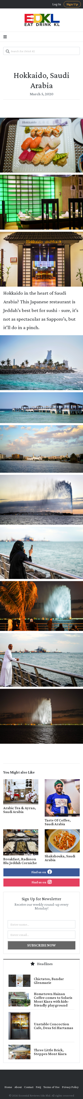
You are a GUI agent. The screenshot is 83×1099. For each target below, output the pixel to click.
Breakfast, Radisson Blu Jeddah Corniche (20, 861)
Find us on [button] (39, 872)
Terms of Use (51, 1087)
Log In (56, 4)
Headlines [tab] (44, 964)
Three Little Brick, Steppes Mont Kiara (50, 1052)
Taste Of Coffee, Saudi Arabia (58, 822)
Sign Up (72, 4)
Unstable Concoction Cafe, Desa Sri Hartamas (53, 1026)
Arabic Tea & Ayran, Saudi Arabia (19, 810)
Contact (28, 1087)
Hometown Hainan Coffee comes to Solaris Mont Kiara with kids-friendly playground (53, 999)
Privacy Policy (70, 1087)
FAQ (38, 1087)
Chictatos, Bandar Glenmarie (49, 981)
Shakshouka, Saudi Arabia (60, 858)
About (18, 1087)
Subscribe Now (41, 945)
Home (8, 1087)
